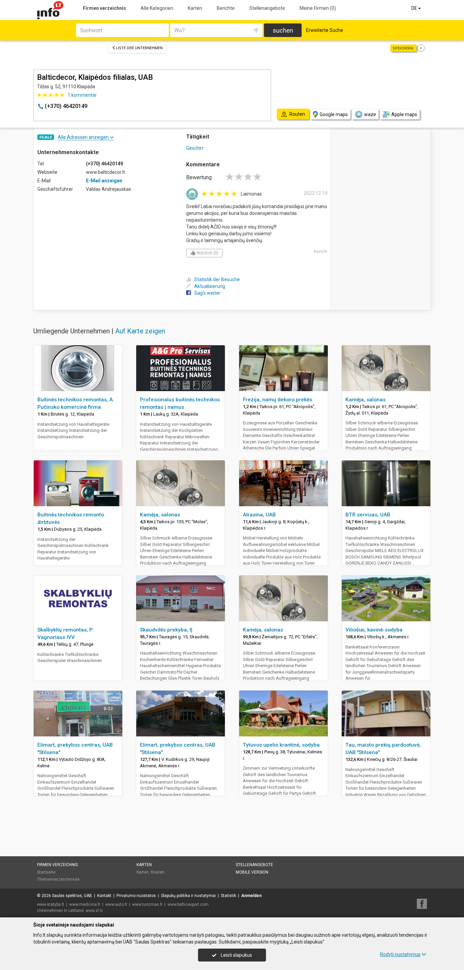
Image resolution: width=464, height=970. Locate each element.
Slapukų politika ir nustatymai (188, 895)
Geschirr (195, 148)
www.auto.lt (116, 904)
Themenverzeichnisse (58, 879)
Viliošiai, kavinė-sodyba (374, 630)
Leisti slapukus (236, 955)
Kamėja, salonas (365, 400)
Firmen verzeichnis (104, 8)
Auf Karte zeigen (140, 331)
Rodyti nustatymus (400, 954)
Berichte (226, 8)
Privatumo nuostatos (136, 895)
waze (370, 114)
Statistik (228, 895)
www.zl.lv (94, 910)
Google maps (334, 114)
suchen (283, 30)
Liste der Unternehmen (139, 48)
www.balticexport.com (188, 904)
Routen (157, 872)
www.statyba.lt (50, 904)
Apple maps (404, 114)
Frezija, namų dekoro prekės (277, 400)
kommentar (82, 95)
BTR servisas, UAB (367, 515)
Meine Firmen (318, 8)
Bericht (320, 251)
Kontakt (104, 895)
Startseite (46, 872)
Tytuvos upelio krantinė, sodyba (281, 745)
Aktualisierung (209, 286)
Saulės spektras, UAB (72, 895)
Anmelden (251, 895)
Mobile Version (252, 872)
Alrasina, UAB (259, 515)
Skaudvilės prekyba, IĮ (166, 630)
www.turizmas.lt (147, 904)
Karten (195, 8)
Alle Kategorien (157, 8)
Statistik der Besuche (217, 279)
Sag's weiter (207, 293)
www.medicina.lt (84, 904)
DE (414, 8)
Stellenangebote (267, 8)
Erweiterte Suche (324, 30)
